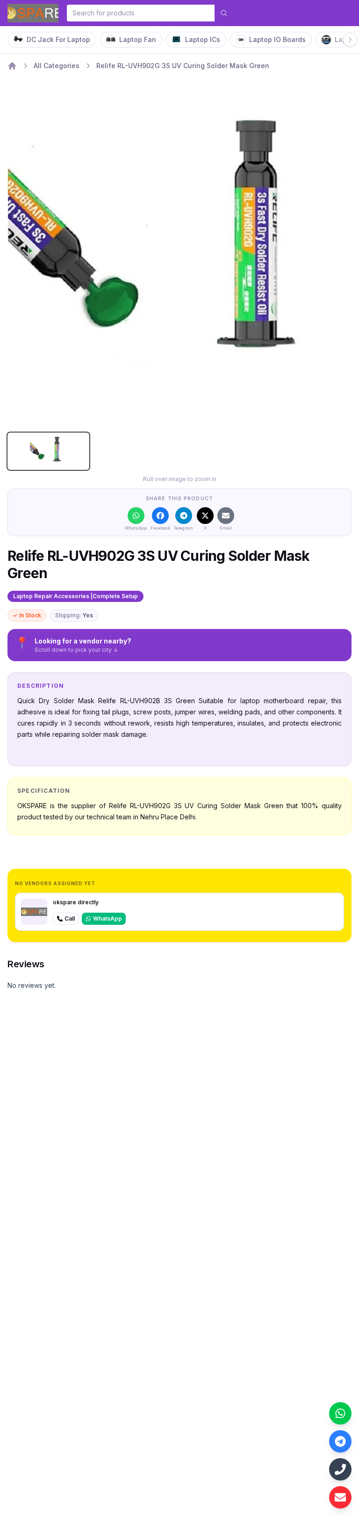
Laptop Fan (137, 39)
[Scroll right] (350, 40)
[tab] (48, 451)
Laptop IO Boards (277, 39)
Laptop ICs (202, 39)
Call (70, 918)
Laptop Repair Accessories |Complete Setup (75, 596)
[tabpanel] (179, 253)
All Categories (56, 66)
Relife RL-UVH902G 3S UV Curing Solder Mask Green (182, 66)
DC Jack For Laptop (58, 39)
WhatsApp (107, 918)
